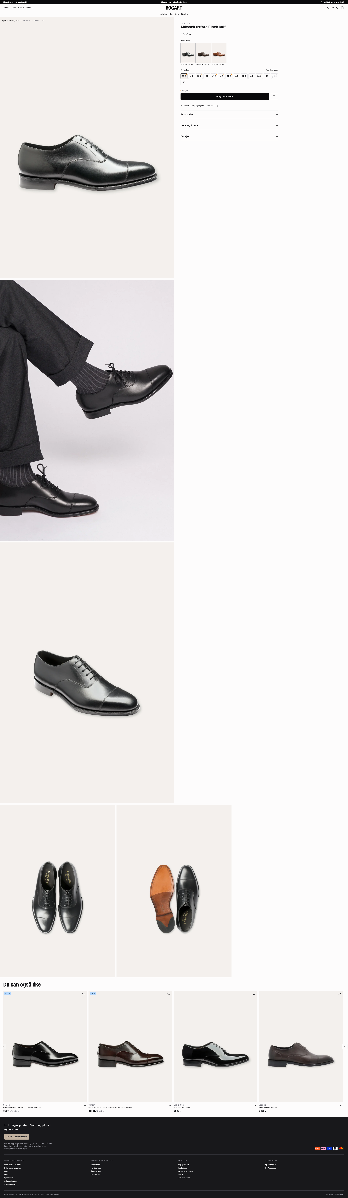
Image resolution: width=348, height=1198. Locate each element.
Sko (177, 14)
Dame (7, 8)
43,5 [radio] (244, 76)
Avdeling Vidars (14, 20)
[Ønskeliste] (337, 7)
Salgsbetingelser (10, 1181)
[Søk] (328, 7)
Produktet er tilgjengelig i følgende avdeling (199, 106)
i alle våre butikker (174, 2)
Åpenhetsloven (10, 1184)
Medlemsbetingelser (186, 1171)
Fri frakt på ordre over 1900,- (333, 2)
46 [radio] (183, 82)
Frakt (6, 1175)
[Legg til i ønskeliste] (274, 96)
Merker (30, 8)
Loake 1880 (186, 23)
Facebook (272, 1168)
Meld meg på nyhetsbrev (17, 1137)
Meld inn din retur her (12, 1165)
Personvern (95, 1175)
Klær (171, 14)
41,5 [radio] (214, 76)
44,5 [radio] (259, 76)
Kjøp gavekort (183, 1165)
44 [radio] (251, 76)
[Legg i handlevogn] (85, 1105)
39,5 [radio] (184, 76)
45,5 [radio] (274, 76)
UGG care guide (184, 1178)
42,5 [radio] (229, 76)
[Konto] (333, 7)
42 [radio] (221, 76)
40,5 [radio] (199, 76)
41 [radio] (207, 76)
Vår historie (95, 1165)
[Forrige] (3, 1046)
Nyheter (163, 14)
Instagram (272, 1165)
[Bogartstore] (174, 8)
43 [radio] (236, 76)
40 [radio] (191, 76)
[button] (342, 7)
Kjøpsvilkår (8, 1178)
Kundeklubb (182, 1168)
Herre (13, 8)
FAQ (6, 1171)
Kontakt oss (96, 1168)
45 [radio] (267, 76)
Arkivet (21, 8)
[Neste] (344, 1046)
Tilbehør (184, 14)
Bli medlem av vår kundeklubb (15, 2)
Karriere (181, 1175)
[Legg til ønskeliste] (83, 994)
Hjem (4, 20)
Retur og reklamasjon (12, 1168)
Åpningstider (96, 1171)
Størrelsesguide (272, 70)
